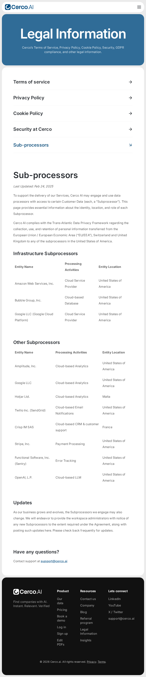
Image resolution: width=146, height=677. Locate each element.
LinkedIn (114, 599)
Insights (85, 640)
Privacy (91, 661)
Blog (83, 612)
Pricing (62, 610)
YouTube (114, 605)
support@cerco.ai (54, 561)
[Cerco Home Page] (19, 7)
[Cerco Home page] (27, 592)
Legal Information (88, 631)
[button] (139, 7)
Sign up (62, 633)
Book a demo (62, 618)
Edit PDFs (60, 642)
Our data (60, 601)
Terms (102, 661)
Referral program (86, 621)
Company (87, 605)
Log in (61, 627)
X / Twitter (115, 612)
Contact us (88, 599)
